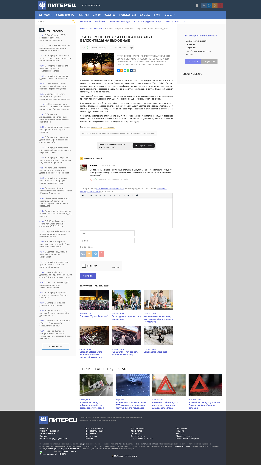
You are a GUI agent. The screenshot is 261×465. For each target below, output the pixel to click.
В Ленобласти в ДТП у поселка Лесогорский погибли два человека (54, 313)
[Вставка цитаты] (124, 195)
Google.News (60, 453)
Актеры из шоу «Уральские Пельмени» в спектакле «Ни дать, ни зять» (55, 213)
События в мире (65, 14)
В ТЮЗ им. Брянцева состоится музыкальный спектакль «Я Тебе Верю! (52, 223)
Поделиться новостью (95, 428)
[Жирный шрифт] (83, 195)
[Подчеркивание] (91, 195)
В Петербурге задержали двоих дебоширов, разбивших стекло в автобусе (54, 139)
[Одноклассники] (214, 5)
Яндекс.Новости (69, 451)
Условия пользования (49, 431)
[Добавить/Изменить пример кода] (128, 195)
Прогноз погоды (137, 436)
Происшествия (127, 14)
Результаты (209, 61)
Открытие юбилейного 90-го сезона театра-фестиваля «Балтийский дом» (54, 234)
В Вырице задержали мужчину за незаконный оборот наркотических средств (55, 244)
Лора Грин (107, 48)
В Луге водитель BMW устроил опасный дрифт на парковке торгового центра (52, 86)
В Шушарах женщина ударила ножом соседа (52, 304)
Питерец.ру (85, 28)
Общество (109, 14)
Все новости (55, 346)
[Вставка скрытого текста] (137, 195)
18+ (184, 21)
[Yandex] (220, 5)
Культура (144, 14)
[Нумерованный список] (114, 195)
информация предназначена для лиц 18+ (66, 449)
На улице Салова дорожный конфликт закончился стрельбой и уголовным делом (55, 274)
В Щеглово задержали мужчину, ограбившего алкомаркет (53, 254)
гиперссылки (122, 444)
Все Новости (45, 14)
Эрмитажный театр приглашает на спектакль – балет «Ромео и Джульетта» (55, 190)
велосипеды (96, 127)
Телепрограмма (171, 21)
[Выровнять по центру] (100, 195)
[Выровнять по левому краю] (96, 195)
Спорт (156, 14)
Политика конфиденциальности (53, 438)
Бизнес (97, 14)
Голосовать (193, 61)
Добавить (88, 276)
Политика (83, 14)
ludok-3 (93, 165)
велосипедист (109, 127)
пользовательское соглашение (110, 188)
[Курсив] (87, 195)
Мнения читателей (184, 436)
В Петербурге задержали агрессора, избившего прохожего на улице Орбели (55, 150)
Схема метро (136, 431)
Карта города (136, 433)
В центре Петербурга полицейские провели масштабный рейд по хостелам (54, 96)
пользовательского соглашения (148, 444)
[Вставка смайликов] (119, 195)
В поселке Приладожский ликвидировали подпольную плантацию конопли (54, 48)
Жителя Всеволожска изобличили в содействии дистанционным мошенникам (54, 170)
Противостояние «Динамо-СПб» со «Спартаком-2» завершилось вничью (55, 323)
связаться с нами (183, 446)
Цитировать (113, 179)
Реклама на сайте (47, 433)
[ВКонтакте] (204, 5)
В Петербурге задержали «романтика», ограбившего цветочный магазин (54, 264)
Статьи (169, 14)
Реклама (89, 438)
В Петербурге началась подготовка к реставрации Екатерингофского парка (53, 180)
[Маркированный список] (110, 195)
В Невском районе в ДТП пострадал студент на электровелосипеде (54, 285)
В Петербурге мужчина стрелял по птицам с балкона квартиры (53, 295)
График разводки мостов (141, 438)
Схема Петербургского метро (147, 21)
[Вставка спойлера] (132, 195)
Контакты (43, 436)
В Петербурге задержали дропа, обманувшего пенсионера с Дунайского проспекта (55, 160)
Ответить (102, 179)
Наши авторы (91, 436)
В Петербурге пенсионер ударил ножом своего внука (53, 77)
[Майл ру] (209, 5)
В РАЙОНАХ (100, 21)
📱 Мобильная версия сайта (124, 456)
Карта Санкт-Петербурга (119, 21)
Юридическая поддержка (187, 438)
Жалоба (124, 179)
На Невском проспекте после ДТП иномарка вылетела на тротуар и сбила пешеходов (54, 106)
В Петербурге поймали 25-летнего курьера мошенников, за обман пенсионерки (55, 58)
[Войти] (197, 5)
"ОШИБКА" (152, 133)
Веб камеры (181, 428)
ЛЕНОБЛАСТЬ (85, 21)
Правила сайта (91, 433)
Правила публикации (94, 431)
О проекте (43, 428)
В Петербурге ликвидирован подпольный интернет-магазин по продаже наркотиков (54, 118)
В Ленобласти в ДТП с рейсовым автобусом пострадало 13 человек (53, 37)
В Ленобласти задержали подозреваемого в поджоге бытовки (54, 129)
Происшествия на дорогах (104, 369)
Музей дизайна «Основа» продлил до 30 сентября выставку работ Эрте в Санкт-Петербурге (54, 202)
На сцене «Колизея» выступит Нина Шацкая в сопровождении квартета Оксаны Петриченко (55, 334)
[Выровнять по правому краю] (104, 195)
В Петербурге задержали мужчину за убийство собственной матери (54, 68)
